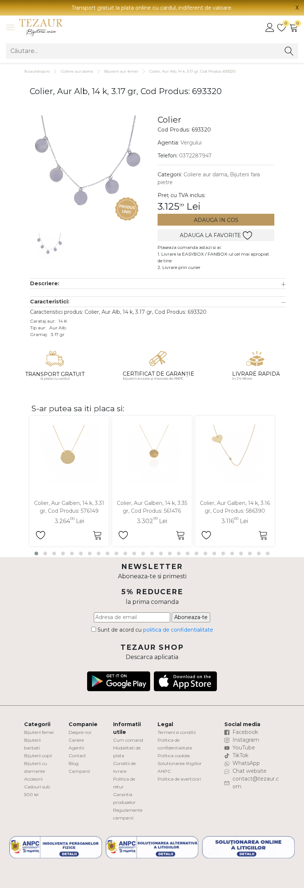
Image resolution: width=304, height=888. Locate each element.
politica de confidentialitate (178, 629)
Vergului (191, 142)
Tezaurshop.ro (37, 71)
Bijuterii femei (39, 732)
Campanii (79, 771)
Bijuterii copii (38, 755)
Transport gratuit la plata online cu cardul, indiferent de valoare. (152, 7)
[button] (158, 283)
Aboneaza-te (191, 617)
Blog (74, 763)
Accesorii (33, 779)
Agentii (76, 748)
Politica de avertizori (179, 779)
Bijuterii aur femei (121, 71)
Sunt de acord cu (154, 629)
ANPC (164, 771)
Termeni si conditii (177, 732)
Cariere (76, 740)
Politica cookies (174, 755)
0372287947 (195, 155)
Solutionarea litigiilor (180, 763)
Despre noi (80, 732)
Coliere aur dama (77, 71)
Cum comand (128, 740)
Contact (77, 755)
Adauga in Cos (216, 220)
